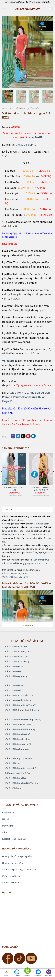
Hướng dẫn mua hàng (12, 863)
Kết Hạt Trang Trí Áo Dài (14, 838)
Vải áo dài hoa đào (14, 666)
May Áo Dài (8, 825)
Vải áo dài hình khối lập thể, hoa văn (22, 710)
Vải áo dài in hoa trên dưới (15, 577)
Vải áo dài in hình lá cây (16, 778)
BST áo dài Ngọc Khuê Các (17, 773)
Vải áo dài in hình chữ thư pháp (20, 729)
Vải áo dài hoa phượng (16, 676)
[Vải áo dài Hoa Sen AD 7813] (14, 469)
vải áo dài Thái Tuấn (14, 530)
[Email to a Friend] (23, 436)
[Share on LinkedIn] (33, 436)
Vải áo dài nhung (13, 788)
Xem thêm (26, 625)
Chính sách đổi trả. (11, 876)
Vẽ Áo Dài (7, 832)
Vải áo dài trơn (12, 763)
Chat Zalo (17, 975)
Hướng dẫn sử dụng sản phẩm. (17, 856)
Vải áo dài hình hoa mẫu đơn (19, 695)
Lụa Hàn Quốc (35, 527)
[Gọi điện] (27, 971)
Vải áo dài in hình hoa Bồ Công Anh (22, 783)
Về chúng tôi (8, 812)
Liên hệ (5, 819)
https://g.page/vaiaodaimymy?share (30, 385)
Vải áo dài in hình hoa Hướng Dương (23, 719)
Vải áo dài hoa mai (14, 685)
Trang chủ (7, 108)
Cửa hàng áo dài (10, 523)
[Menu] (4, 9)
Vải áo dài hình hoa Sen (16, 646)
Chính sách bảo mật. (12, 882)
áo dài (44, 523)
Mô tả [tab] (9, 509)
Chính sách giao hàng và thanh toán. (19, 869)
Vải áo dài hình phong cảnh (18, 651)
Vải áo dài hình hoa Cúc (16, 656)
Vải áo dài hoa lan (13, 690)
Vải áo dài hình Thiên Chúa (18, 724)
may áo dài (35, 137)
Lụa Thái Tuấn (13, 214)
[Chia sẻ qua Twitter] (18, 436)
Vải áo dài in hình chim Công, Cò (20, 705)
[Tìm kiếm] (50, 9)
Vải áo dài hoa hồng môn (17, 749)
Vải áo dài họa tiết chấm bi (18, 700)
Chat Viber (48, 975)
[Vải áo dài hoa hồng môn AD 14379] (41, 469)
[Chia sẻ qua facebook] (13, 436)
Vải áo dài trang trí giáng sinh (19, 758)
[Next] (48, 52)
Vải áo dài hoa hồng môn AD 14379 (41, 488)
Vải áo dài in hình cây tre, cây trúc (21, 768)
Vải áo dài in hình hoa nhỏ (17, 734)
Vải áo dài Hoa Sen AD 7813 (14, 488)
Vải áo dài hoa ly (13, 671)
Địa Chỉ (6, 975)
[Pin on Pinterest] (28, 436)
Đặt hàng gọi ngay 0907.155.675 (31, 563)
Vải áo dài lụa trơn (37, 534)
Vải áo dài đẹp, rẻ (26, 144)
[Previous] (6, 52)
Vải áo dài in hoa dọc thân (14, 573)
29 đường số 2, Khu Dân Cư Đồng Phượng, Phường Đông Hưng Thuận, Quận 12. (26, 397)
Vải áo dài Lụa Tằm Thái (27, 108)
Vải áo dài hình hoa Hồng (17, 661)
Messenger (38, 975)
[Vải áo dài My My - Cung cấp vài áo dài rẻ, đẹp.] (27, 9)
